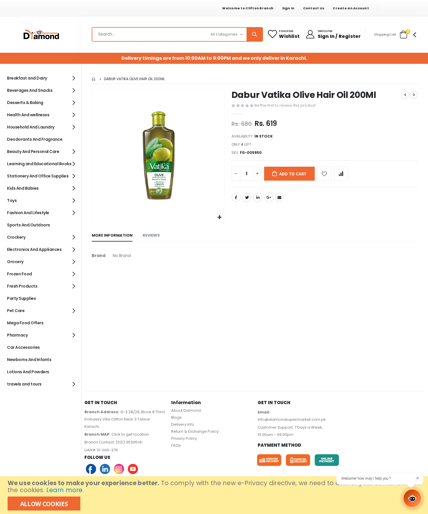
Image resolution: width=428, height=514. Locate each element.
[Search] (254, 34)
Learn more (64, 490)
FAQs (176, 445)
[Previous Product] (405, 95)
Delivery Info (182, 424)
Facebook (236, 197)
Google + (268, 197)
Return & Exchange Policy (195, 431)
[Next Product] (414, 95)
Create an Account (351, 8)
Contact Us (314, 8)
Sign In (288, 8)
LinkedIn (257, 197)
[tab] (112, 236)
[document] (215, 495)
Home (94, 78)
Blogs (176, 417)
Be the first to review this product (285, 105)
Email (279, 197)
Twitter (247, 197)
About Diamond (186, 410)
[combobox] (177, 34)
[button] (219, 217)
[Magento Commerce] (41, 34)
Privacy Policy (184, 438)
